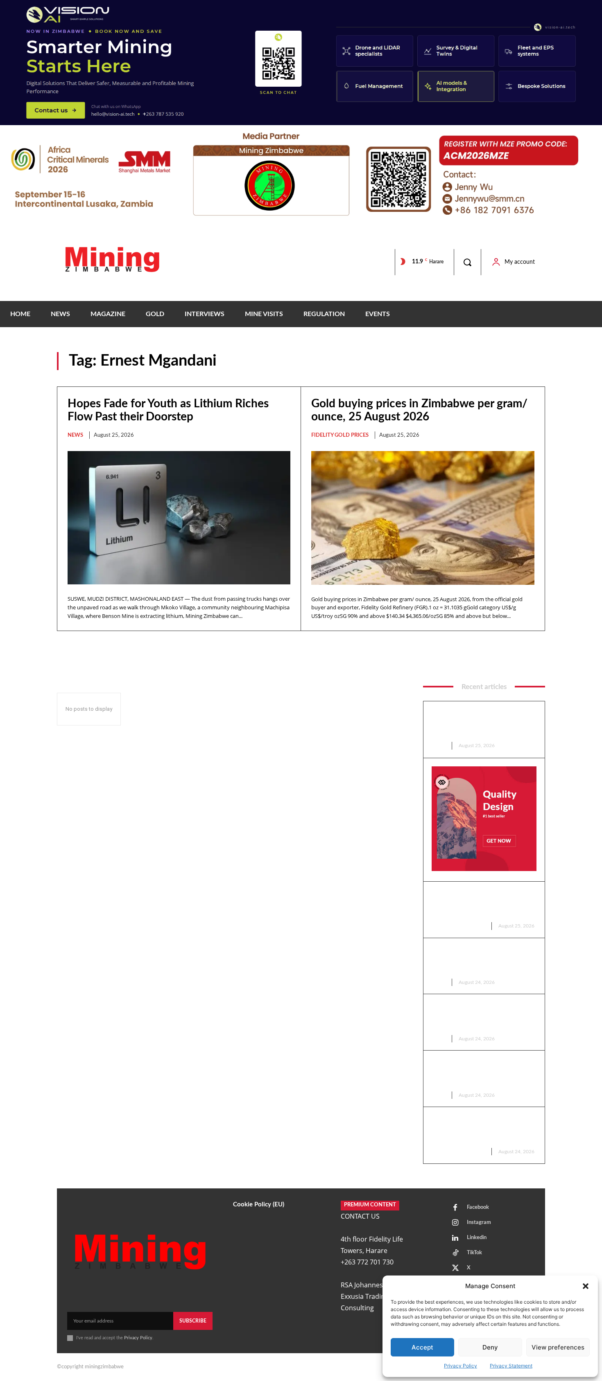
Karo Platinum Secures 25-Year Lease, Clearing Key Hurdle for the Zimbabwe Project (482, 960)
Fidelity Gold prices (340, 435)
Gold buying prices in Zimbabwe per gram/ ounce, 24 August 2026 (483, 1129)
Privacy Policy (460, 1366)
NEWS (75, 435)
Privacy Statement (511, 1366)
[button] (586, 1286)
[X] (455, 1268)
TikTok (474, 1252)
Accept (422, 1347)
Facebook (478, 1207)
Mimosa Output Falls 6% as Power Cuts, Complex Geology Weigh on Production (481, 1016)
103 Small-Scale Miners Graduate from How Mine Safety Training (474, 1072)
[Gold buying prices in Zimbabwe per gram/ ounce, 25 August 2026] (422, 518)
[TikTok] (455, 1253)
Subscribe (192, 1320)
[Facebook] (455, 1208)
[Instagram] (455, 1223)
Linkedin (477, 1237)
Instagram (479, 1222)
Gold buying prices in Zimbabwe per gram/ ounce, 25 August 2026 (483, 903)
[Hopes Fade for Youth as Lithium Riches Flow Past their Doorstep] (179, 517)
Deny (490, 1347)
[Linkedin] (455, 1238)
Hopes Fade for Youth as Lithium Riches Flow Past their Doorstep (481, 723)
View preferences (558, 1347)
